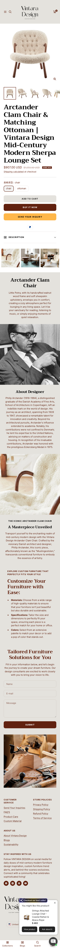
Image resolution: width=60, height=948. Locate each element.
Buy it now (30, 207)
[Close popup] (55, 903)
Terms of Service (42, 818)
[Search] (10, 11)
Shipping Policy (41, 809)
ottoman (21, 188)
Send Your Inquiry (30, 217)
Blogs (7, 840)
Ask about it (47, 929)
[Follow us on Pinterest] (19, 883)
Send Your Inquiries (14, 807)
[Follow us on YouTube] (25, 883)
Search (37, 945)
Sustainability (11, 844)
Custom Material (13, 821)
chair (8, 188)
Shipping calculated (14, 171)
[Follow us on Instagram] (12, 883)
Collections (7, 945)
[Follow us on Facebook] (6, 883)
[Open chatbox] (53, 941)
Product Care (11, 816)
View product (29, 929)
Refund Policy (40, 813)
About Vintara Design (15, 835)
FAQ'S (7, 812)
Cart (52, 945)
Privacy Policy (40, 804)
